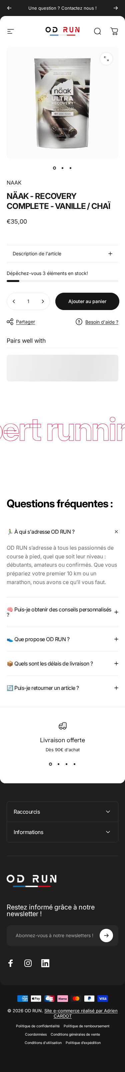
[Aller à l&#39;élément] (55, 168)
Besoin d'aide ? (101, 322)
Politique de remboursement (86, 1026)
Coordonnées (36, 1034)
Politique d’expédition (83, 1043)
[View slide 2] (59, 764)
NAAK (14, 182)
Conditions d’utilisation (43, 1043)
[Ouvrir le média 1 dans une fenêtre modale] (106, 58)
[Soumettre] (106, 935)
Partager (25, 321)
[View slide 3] (67, 764)
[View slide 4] (75, 764)
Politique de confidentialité (38, 1026)
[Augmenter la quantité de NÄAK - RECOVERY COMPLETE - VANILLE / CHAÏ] (43, 301)
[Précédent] (9, 8)
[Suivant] (115, 8)
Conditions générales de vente (75, 1034)
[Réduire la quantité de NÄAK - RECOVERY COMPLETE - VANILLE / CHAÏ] (14, 301)
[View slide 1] (51, 764)
